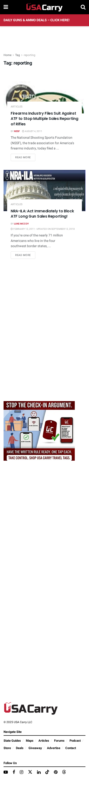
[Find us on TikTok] (47, 772)
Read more (25, 157)
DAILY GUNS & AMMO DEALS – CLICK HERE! (37, 20)
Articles (17, 106)
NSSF (17, 131)
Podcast (75, 740)
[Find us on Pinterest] (55, 772)
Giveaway (35, 748)
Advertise (53, 748)
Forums (59, 740)
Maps (29, 740)
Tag (17, 55)
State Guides (12, 740)
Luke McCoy (21, 223)
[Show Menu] (6, 7)
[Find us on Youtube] (6, 772)
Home (7, 55)
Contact (70, 748)
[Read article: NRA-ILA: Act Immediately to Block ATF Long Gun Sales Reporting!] (44, 190)
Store (7, 748)
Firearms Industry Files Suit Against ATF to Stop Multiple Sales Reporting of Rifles (44, 119)
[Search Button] (83, 7)
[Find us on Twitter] (30, 772)
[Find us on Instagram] (21, 772)
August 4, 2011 (33, 131)
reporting (29, 55)
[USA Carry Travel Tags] (39, 430)
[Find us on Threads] (64, 772)
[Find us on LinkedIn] (39, 772)
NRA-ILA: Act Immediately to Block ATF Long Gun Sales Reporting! (42, 213)
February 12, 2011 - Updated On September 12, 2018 (44, 229)
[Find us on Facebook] (14, 772)
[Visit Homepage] (44, 7)
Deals (19, 748)
